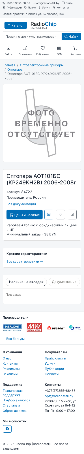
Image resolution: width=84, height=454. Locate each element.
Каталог (17, 25)
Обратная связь (15, 411)
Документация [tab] (64, 282)
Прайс (32, 7)
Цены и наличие (26, 215)
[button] (8, 48)
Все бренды (15, 338)
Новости (52, 374)
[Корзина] (75, 48)
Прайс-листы (55, 358)
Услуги (46, 7)
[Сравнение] (25, 48)
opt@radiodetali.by (47, 3)
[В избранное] (60, 214)
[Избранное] (43, 48)
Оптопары (15, 69)
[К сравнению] (72, 214)
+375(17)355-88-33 (18, 3)
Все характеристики (23, 261)
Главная (9, 65)
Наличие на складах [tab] (26, 282)
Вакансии (10, 374)
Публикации (14, 7)
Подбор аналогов (16, 400)
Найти (73, 36)
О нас (69, 3)
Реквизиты (11, 369)
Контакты (63, 7)
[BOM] (59, 48)
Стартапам (11, 405)
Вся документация (21, 204)
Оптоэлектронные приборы (42, 65)
